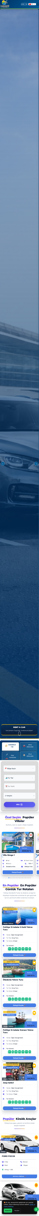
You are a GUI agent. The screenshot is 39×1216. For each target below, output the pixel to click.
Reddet (16, 1210)
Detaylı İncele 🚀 (18, 872)
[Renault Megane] (19, 1191)
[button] (36, 856)
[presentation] (3, 464)
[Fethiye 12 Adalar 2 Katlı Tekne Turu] (19, 916)
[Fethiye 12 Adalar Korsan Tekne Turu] (19, 1019)
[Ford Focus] (19, 1143)
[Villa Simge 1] (18, 842)
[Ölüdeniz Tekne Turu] (19, 968)
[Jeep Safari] (19, 1071)
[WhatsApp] (36, 1209)
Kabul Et (8, 1210)
